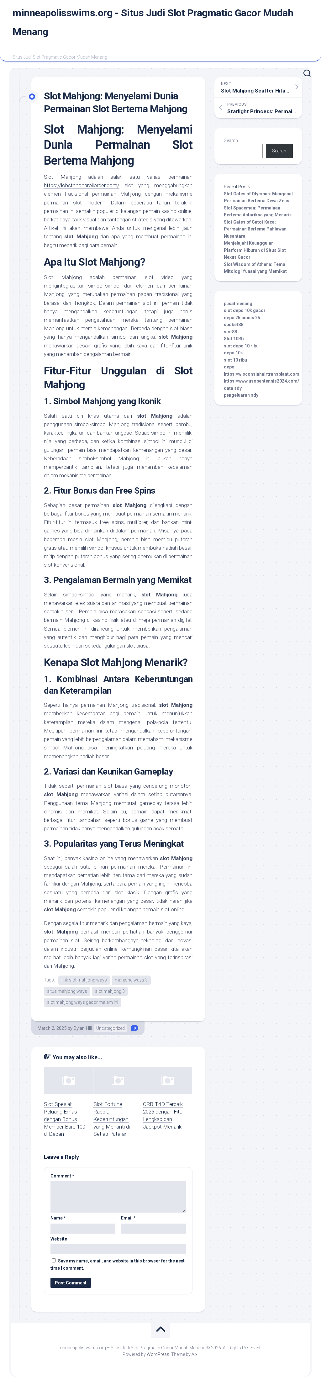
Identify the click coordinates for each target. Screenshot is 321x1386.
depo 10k (233, 352)
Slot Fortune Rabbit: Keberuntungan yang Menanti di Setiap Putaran (111, 1119)
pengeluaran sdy (241, 395)
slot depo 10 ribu (241, 345)
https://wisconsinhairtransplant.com (261, 374)
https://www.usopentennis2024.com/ (261, 381)
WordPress (158, 1354)
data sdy (233, 388)
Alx (194, 1354)
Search (231, 140)
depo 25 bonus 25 (242, 317)
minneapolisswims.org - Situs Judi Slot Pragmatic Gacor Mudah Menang (153, 22)
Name (58, 1217)
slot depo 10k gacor (245, 310)
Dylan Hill (83, 1028)
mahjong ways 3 (131, 979)
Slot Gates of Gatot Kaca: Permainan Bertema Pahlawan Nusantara (255, 229)
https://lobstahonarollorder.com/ (81, 185)
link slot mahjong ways (84, 979)
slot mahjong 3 (110, 991)
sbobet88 (233, 324)
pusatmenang (238, 303)
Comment (62, 1175)
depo (229, 366)
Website (58, 1238)
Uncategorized (110, 1028)
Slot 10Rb (234, 338)
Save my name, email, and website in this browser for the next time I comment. (117, 1264)
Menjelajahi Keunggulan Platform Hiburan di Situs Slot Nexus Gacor (255, 250)
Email (128, 1217)
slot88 (230, 331)
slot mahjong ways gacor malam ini (82, 1002)
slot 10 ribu (235, 359)
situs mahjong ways (67, 991)
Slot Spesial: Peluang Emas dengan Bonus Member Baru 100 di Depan (64, 1119)
